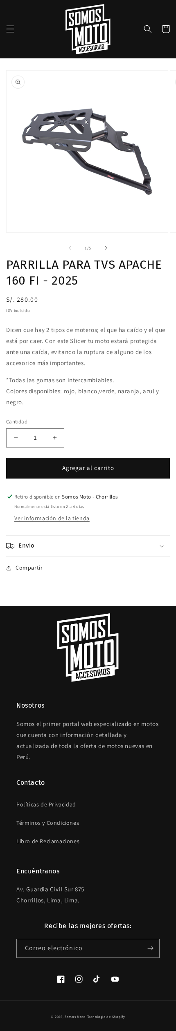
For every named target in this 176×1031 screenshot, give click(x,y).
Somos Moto (75, 1016)
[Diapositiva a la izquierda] (70, 248)
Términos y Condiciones (47, 822)
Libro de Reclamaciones (47, 841)
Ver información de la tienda (52, 518)
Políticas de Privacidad (46, 804)
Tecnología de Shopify (106, 1016)
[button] (10, 29)
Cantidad (16, 421)
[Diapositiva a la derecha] (106, 248)
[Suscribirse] (150, 948)
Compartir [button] (29, 567)
